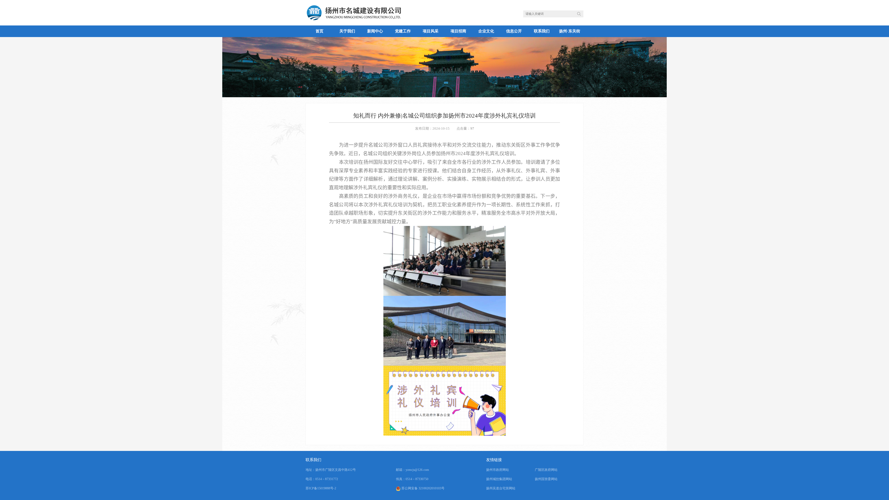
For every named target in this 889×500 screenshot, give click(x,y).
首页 (319, 31)
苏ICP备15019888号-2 (321, 488)
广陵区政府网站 (546, 470)
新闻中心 (375, 31)
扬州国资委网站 (546, 479)
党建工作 (403, 31)
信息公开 (514, 31)
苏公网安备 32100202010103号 (422, 488)
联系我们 (542, 31)
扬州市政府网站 (497, 470)
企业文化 (486, 31)
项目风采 (430, 31)
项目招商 (458, 31)
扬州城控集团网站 (499, 479)
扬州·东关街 (569, 31)
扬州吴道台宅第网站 (500, 488)
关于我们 (347, 31)
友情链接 (494, 460)
